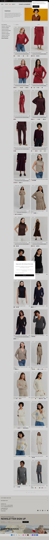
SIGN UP (24, 275)
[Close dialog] (34, 261)
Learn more (36, 6)
